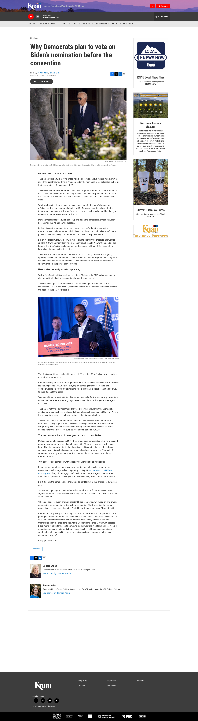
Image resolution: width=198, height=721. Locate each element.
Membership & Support (123, 24)
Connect (87, 24)
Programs (44, 24)
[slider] (41, 16)
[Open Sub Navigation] (58, 24)
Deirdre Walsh (42, 73)
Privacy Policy (82, 681)
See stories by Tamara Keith (56, 592)
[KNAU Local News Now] (150, 55)
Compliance (101, 24)
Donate (164, 6)
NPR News (34, 38)
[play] (31, 16)
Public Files (81, 686)
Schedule (32, 24)
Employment (111, 681)
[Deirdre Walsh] (35, 571)
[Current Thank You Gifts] (150, 182)
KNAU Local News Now (150, 77)
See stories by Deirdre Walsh (57, 573)
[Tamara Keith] (35, 591)
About (75, 24)
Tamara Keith (54, 73)
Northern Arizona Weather (150, 124)
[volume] (38, 16)
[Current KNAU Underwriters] (150, 231)
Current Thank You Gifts (150, 210)
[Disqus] (99, 641)
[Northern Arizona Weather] (150, 105)
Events (64, 24)
